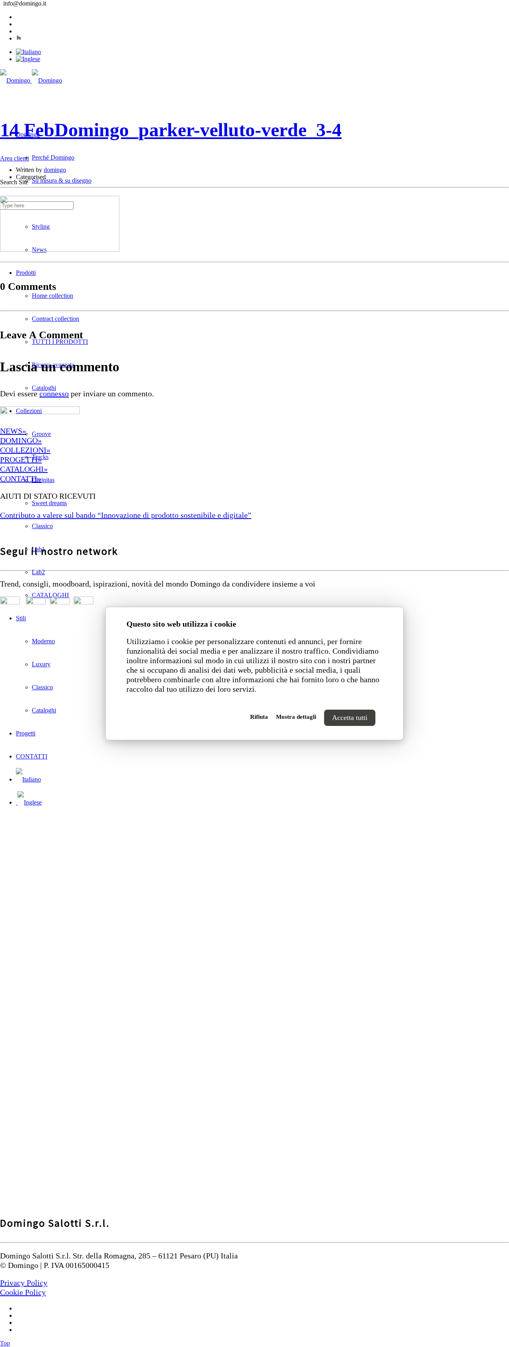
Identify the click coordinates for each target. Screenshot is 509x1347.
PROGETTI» (21, 459)
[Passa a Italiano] (28, 51)
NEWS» (13, 430)
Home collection (52, 295)
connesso (54, 393)
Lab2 (38, 572)
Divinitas (43, 480)
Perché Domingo (53, 157)
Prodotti (26, 272)
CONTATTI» (20, 478)
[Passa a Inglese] (28, 59)
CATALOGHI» (24, 469)
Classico (42, 526)
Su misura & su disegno (61, 180)
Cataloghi (44, 387)
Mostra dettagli (296, 717)
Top (5, 1343)
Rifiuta (259, 717)
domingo (55, 169)
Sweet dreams (49, 503)
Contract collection (55, 318)
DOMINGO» (21, 440)
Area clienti (14, 158)
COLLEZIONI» (25, 450)
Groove (41, 433)
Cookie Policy (23, 1292)
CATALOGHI (50, 595)
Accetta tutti (349, 718)
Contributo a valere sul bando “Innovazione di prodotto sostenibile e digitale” (125, 515)
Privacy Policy (23, 1282)
